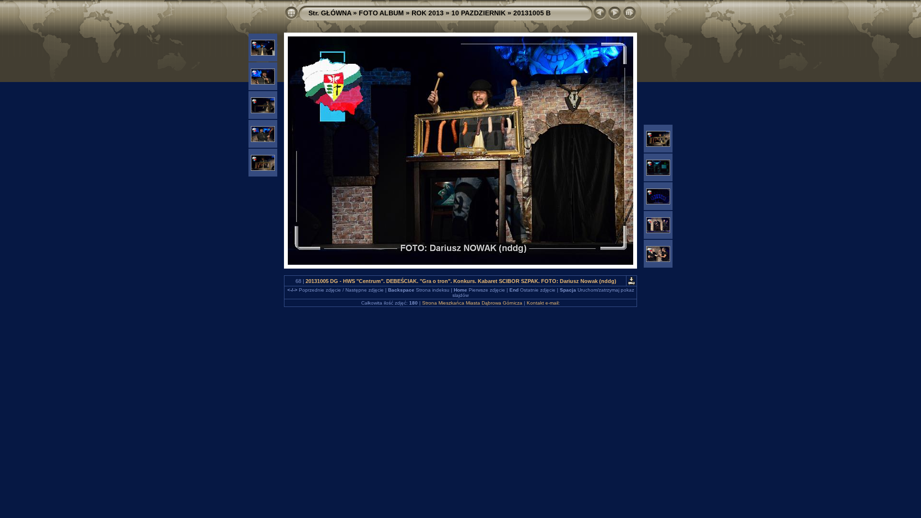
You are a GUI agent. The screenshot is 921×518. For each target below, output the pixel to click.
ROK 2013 (428, 13)
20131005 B (532, 13)
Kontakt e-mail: (543, 303)
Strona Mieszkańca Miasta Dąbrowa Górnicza (472, 303)
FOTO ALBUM (381, 13)
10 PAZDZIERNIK (478, 13)
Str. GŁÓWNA (329, 13)
